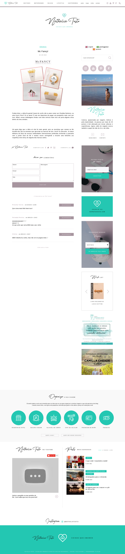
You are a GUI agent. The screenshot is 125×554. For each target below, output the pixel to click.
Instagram (107, 3)
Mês (111, 450)
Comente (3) (66, 147)
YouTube (110, 3)
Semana (106, 450)
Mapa (87, 3)
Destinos (27, 3)
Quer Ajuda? (50, 435)
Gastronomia (73, 3)
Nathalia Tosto (21, 147)
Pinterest (113, 3)
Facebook (45, 147)
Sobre (82, 3)
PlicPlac (97, 551)
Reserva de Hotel (18, 427)
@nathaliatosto (71, 521)
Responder (66, 205)
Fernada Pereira (18, 217)
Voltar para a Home (43, 247)
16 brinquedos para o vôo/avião (96, 477)
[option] (97, 294)
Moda (89, 457)
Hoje (100, 450)
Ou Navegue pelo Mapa (97, 251)
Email (54, 147)
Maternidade (39, 3)
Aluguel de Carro (54, 427)
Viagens (90, 473)
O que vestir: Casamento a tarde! (97, 461)
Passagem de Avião (89, 427)
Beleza (50, 3)
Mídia (92, 3)
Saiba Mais (93, 137)
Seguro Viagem (36, 427)
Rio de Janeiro (92, 484)
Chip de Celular (71, 427)
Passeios (106, 427)
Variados (43, 46)
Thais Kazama (79, 551)
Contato (98, 3)
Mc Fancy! (43, 51)
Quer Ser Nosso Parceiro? (73, 435)
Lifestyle (60, 3)
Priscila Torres (17, 205)
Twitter (48, 147)
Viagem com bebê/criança (96, 471)
